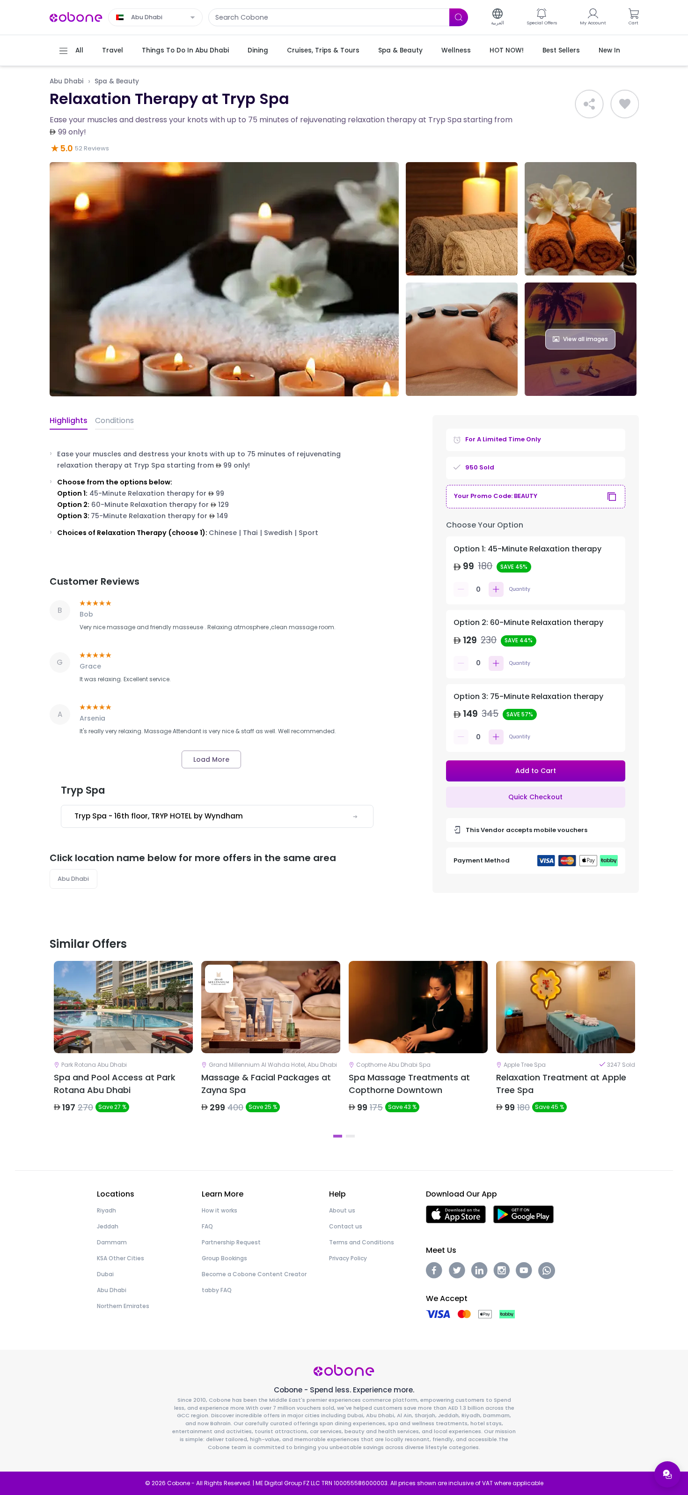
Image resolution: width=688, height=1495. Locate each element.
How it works (219, 1210)
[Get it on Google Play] (523, 1213)
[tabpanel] (123, 1044)
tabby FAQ (217, 1290)
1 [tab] (337, 1136)
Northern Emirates (123, 1306)
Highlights (69, 420)
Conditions (114, 420)
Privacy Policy (348, 1258)
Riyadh (106, 1210)
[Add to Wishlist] (625, 104)
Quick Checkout (535, 797)
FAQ (207, 1226)
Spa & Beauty (117, 81)
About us (342, 1210)
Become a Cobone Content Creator (254, 1274)
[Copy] (611, 496)
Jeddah (107, 1226)
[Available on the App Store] (456, 1213)
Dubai (105, 1274)
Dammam (112, 1242)
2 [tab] (350, 1136)
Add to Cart (535, 770)
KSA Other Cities (120, 1258)
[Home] (76, 16)
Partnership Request (231, 1242)
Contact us (345, 1226)
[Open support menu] (667, 1474)
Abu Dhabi (66, 81)
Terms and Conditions (361, 1242)
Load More (211, 759)
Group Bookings (224, 1258)
